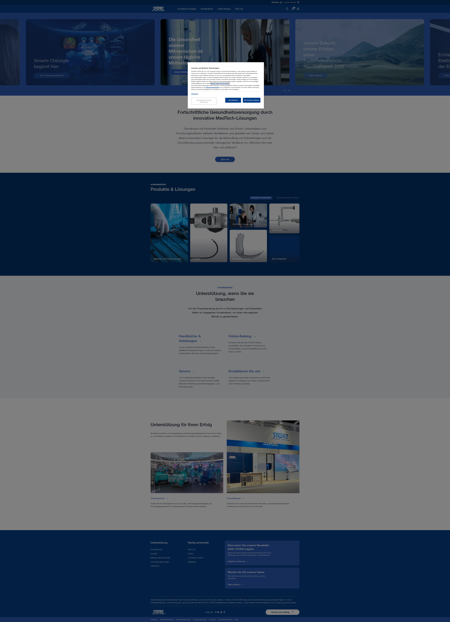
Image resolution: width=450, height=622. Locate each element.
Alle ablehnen (233, 100)
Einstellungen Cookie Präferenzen (204, 101)
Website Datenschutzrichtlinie (220, 83)
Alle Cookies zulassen (251, 100)
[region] (226, 85)
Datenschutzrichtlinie (212, 87)
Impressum (194, 94)
